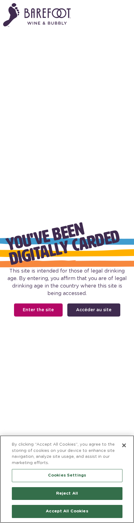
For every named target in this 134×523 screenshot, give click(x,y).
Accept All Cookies (67, 511)
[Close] (124, 445)
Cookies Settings (67, 475)
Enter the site (38, 310)
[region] (67, 479)
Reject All (67, 494)
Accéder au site (94, 310)
